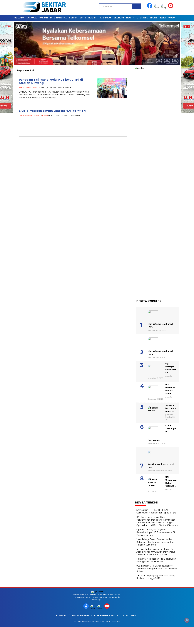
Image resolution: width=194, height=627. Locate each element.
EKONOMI (119, 18)
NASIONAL (32, 18)
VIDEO (171, 18)
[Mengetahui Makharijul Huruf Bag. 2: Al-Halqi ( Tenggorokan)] (149, 314)
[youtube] (171, 8)
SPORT (153, 18)
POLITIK (73, 18)
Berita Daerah (25, 87)
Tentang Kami (128, 615)
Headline (36, 87)
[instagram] (164, 8)
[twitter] (157, 8)
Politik (45, 115)
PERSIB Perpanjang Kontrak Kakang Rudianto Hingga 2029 (155, 577)
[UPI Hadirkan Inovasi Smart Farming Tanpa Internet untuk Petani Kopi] (149, 390)
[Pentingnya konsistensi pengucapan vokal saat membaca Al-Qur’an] (149, 455)
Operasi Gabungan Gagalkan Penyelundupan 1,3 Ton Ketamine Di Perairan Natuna (155, 532)
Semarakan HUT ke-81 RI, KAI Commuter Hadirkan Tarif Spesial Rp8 (156, 511)
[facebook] (150, 8)
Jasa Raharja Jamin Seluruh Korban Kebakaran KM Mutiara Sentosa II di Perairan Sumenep (155, 542)
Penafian (61, 615)
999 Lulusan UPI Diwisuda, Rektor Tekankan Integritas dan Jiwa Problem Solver (156, 568)
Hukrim (92, 18)
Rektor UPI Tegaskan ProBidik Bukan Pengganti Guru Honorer (156, 560)
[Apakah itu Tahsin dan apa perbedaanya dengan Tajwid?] (149, 411)
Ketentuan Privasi (104, 615)
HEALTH (130, 18)
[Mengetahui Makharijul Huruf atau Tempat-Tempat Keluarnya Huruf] (149, 342)
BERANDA (19, 18)
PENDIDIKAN (105, 18)
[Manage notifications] (186, 620)
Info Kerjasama (80, 615)
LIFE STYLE (142, 18)
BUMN (83, 18)
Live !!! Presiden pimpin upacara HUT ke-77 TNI (52, 110)
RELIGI (162, 18)
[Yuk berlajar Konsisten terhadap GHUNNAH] (149, 369)
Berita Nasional (25, 115)
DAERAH (43, 18)
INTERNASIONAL (58, 18)
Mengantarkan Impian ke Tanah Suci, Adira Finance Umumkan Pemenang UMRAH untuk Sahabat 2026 (156, 552)
